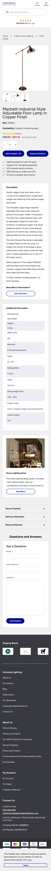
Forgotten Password (11, 790)
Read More (20, 491)
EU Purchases (8, 762)
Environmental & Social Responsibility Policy (22, 756)
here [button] (30, 860)
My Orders (7, 784)
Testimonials (8, 695)
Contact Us (8, 712)
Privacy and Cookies (11, 751)
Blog (5, 689)
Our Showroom (9, 700)
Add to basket (11, 154)
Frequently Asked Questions (15, 706)
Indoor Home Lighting (23, 36)
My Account (8, 778)
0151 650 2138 (9, 810)
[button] (26, 133)
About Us (7, 678)
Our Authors (8, 683)
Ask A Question (20, 293)
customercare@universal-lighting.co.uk (20, 813)
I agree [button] (25, 865)
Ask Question (15, 621)
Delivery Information (12, 734)
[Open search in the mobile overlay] (26, 12)
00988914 (23, 825)
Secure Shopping (10, 745)
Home (5, 36)
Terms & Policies (10, 728)
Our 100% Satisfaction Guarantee (17, 739)
